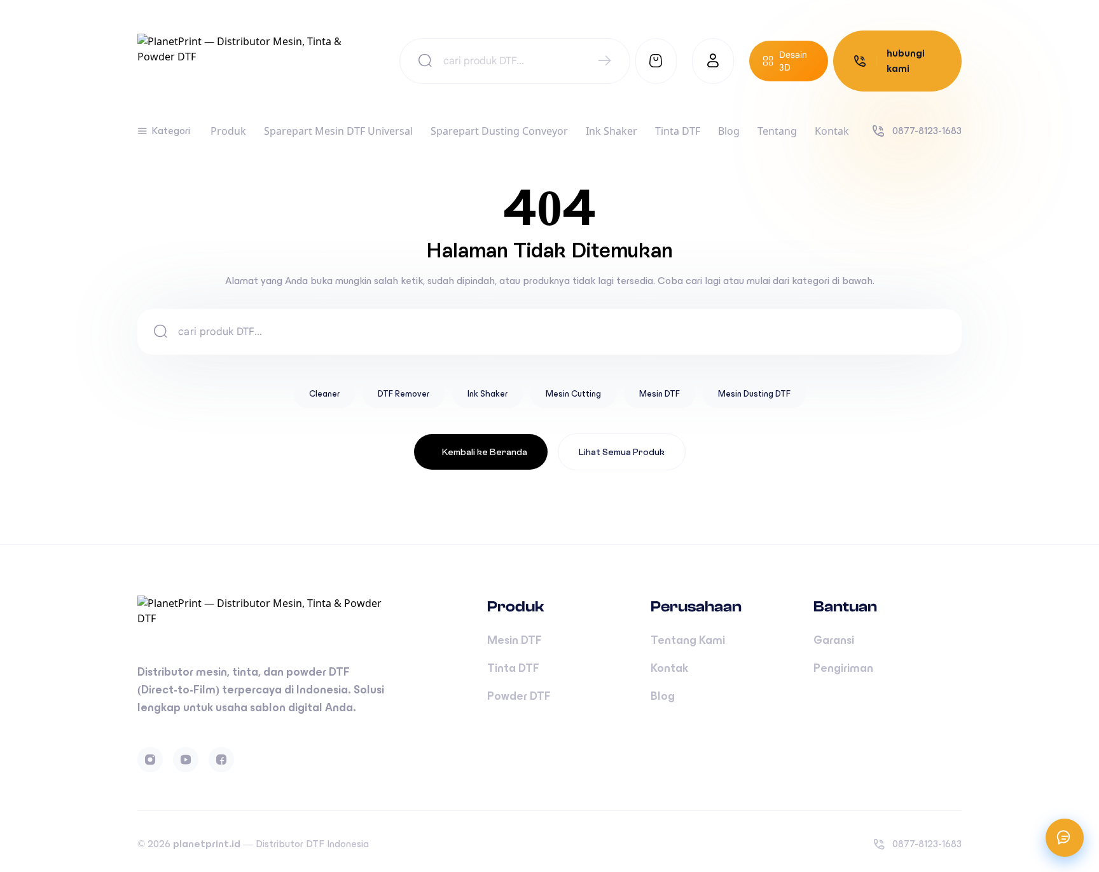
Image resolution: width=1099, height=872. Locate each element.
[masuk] (713, 61)
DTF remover (403, 394)
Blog (729, 131)
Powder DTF (519, 696)
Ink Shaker (611, 131)
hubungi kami (906, 61)
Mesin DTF (659, 394)
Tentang (777, 131)
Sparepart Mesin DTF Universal (338, 131)
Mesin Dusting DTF (754, 394)
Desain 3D (793, 61)
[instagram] (150, 759)
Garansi (833, 640)
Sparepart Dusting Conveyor (499, 131)
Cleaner (324, 394)
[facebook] (221, 759)
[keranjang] (656, 61)
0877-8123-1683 (927, 130)
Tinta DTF (677, 131)
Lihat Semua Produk (622, 452)
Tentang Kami (688, 640)
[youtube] (185, 759)
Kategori (170, 130)
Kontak (832, 131)
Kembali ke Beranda (484, 452)
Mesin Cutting (573, 394)
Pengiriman (843, 668)
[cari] (604, 61)
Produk (228, 131)
